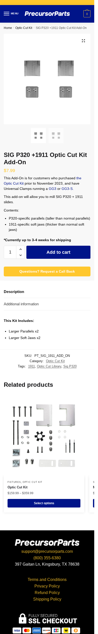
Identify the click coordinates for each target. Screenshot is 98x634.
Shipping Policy (47, 599)
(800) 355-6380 (47, 558)
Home (8, 28)
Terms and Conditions (47, 579)
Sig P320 (70, 366)
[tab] (47, 292)
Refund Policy (47, 592)
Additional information (21, 304)
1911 (31, 366)
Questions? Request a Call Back (47, 271)
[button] (20, 249)
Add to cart (58, 252)
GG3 (53, 189)
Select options (44, 503)
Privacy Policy (47, 586)
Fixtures (14, 482)
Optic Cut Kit (23, 28)
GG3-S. (68, 189)
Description (14, 291)
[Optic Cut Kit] (44, 436)
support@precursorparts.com (47, 551)
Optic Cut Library (49, 366)
